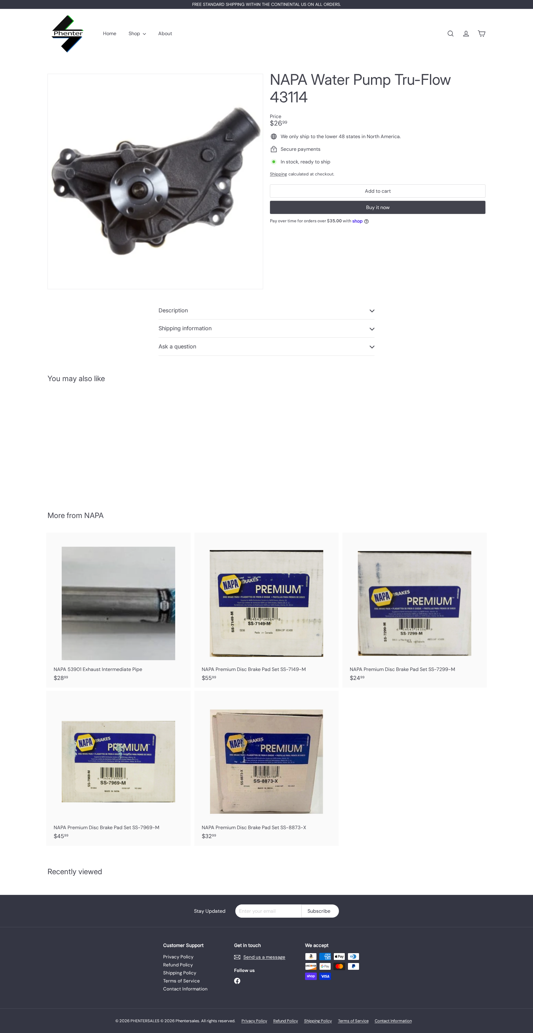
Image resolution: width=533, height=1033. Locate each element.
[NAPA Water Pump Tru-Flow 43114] (81, 442)
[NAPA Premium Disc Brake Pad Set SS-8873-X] (266, 768)
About (165, 33)
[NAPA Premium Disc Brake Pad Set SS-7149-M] (266, 610)
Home (109, 33)
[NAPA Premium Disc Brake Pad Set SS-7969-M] (118, 768)
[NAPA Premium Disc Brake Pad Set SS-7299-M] (414, 610)
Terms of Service (181, 981)
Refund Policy (178, 965)
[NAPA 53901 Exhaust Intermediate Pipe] (118, 610)
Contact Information (185, 989)
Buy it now (378, 207)
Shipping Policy (179, 973)
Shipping (278, 174)
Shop (135, 33)
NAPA (94, 515)
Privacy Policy (178, 957)
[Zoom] (155, 181)
